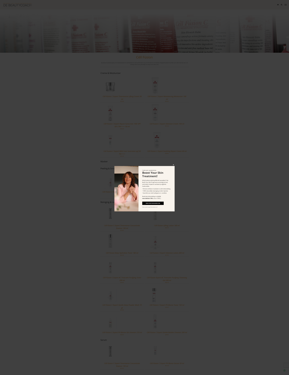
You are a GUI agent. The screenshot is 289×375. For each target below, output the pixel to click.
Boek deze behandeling (153, 203)
